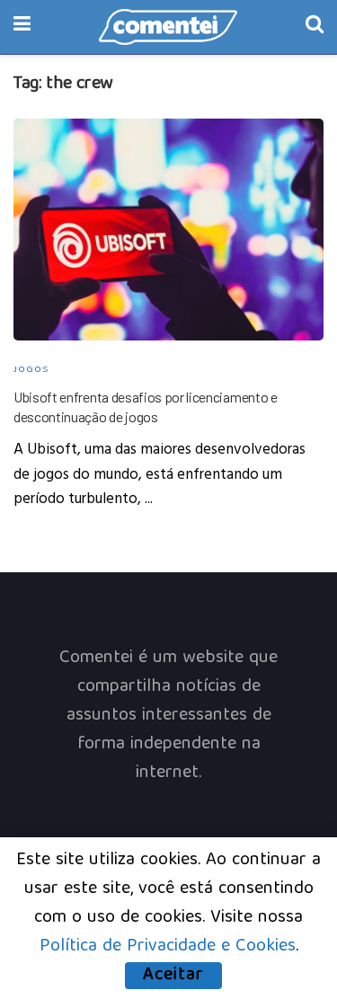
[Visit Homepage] (168, 27)
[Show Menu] (22, 27)
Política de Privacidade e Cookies (168, 946)
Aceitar (173, 975)
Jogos (31, 370)
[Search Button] (315, 27)
